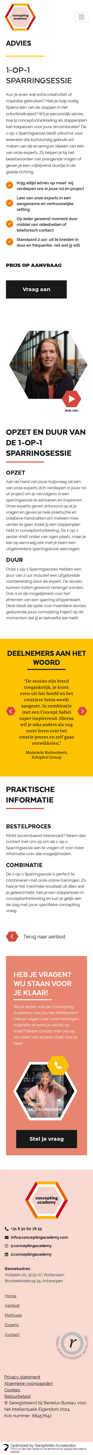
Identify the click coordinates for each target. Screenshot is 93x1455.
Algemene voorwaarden (28, 1389)
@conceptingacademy (31, 1252)
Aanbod (12, 1311)
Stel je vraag (47, 1145)
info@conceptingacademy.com (39, 1243)
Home (10, 1302)
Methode (13, 1321)
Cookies (12, 1396)
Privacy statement (22, 1383)
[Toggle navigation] (81, 17)
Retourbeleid (17, 1402)
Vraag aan (36, 289)
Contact (12, 1340)
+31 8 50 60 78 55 (26, 1235)
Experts (12, 1331)
